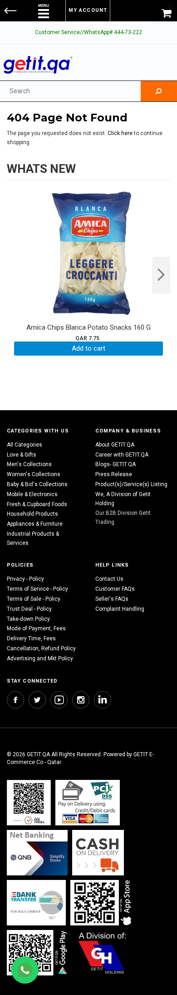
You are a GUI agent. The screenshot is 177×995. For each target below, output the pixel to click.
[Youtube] (59, 700)
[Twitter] (37, 700)
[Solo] (38, 953)
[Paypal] (29, 802)
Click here (121, 133)
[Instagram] (81, 700)
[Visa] (87, 802)
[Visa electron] (36, 903)
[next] (161, 275)
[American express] (98, 852)
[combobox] (70, 91)
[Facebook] (15, 700)
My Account (88, 10)
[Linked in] (102, 700)
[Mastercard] (37, 852)
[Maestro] (102, 903)
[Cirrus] (102, 953)
